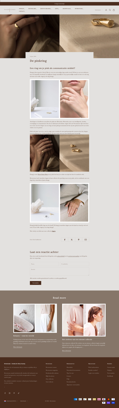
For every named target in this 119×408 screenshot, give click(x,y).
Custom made (111, 367)
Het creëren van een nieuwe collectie (77, 339)
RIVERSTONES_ (79, 8)
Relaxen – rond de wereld (23, 336)
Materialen (70, 367)
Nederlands (98, 10)
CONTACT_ (22, 11)
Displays (109, 370)
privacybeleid (61, 256)
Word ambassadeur (93, 367)
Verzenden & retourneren (73, 370)
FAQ (68, 379)
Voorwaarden (110, 373)
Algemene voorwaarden (73, 385)
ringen (53, 231)
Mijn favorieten (50, 376)
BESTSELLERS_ (32, 8)
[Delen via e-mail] (85, 240)
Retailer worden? (93, 370)
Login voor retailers (93, 373)
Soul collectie (49, 382)
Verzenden (35, 283)
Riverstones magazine (52, 370)
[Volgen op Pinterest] (14, 393)
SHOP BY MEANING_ (46, 8)
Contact (69, 376)
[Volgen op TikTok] (19, 393)
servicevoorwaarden (73, 256)
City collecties (50, 379)
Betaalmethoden (71, 382)
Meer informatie (17, 347)
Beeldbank (110, 376)
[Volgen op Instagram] (9, 393)
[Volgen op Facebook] (5, 393)
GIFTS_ (57, 8)
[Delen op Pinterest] (78, 240)
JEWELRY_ (22, 8)
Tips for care (70, 373)
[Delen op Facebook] (64, 240)
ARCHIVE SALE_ (67, 8)
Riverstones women (51, 367)
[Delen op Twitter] (71, 240)
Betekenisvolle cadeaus (52, 373)
